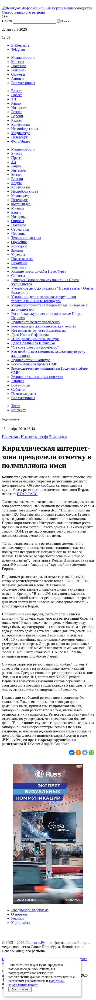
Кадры (16, 120)
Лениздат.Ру (35, 943)
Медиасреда (20, 133)
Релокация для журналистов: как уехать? (43, 326)
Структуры (20, 229)
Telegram (18, 49)
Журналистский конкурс (30, 360)
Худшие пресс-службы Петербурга (38, 271)
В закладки (58, 437)
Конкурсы (19, 246)
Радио (16, 103)
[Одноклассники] (78, 752)
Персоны (18, 233)
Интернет (19, 108)
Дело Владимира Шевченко (33, 343)
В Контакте (20, 45)
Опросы (17, 221)
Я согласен (20, 989)
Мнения (17, 62)
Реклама (17, 918)
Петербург (19, 137)
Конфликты (20, 124)
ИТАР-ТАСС (27, 494)
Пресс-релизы (22, 259)
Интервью (19, 217)
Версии (17, 116)
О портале (19, 914)
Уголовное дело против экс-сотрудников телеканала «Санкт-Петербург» (43, 299)
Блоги (16, 212)
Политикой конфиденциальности (36, 983)
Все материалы (23, 83)
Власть (16, 91)
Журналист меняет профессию (35, 322)
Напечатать (11, 437)
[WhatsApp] (91, 752)
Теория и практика (26, 238)
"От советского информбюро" (35, 347)
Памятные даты (23, 394)
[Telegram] (85, 752)
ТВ (13, 99)
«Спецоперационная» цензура (35, 339)
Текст (15, 406)
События (18, 389)
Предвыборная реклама (29, 910)
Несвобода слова (24, 129)
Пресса (16, 95)
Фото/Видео (21, 141)
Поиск (7, 21)
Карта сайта (20, 923)
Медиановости (23, 57)
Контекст (18, 410)
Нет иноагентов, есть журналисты (38, 330)
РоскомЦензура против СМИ (34, 364)
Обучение (19, 242)
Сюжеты (18, 74)
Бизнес (16, 112)
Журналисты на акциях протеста (37, 377)
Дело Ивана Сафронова (30, 335)
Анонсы (17, 79)
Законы (17, 250)
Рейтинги (19, 70)
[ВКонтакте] (72, 752)
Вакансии (19, 263)
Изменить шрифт (34, 437)
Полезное (18, 66)
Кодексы (18, 255)
